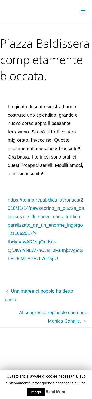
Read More (55, 392)
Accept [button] (36, 392)
